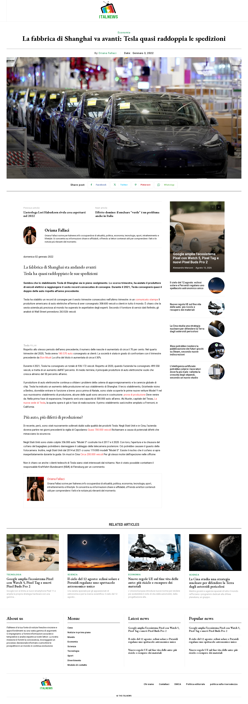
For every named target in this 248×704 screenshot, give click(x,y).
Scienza (72, 574)
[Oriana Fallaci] (31, 235)
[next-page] (218, 207)
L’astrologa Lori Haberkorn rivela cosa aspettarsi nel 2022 (54, 214)
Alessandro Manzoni (183, 267)
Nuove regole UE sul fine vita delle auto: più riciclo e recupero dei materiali (185, 307)
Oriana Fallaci (107, 53)
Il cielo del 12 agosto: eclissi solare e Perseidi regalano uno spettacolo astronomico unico (187, 285)
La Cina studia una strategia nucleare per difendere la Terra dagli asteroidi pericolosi (187, 329)
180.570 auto (65, 353)
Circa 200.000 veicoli (91, 454)
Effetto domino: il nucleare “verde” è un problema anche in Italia (127, 214)
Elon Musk (45, 357)
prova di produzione (135, 394)
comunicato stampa (146, 299)
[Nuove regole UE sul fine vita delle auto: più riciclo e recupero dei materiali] (216, 307)
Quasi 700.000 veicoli (99, 429)
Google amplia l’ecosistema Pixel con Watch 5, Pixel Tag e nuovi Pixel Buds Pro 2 (196, 258)
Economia (124, 32)
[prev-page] (212, 207)
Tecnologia (14, 574)
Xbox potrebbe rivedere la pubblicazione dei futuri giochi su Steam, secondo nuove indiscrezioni (187, 350)
